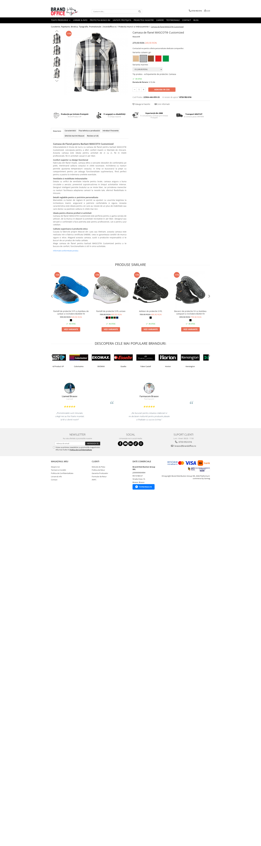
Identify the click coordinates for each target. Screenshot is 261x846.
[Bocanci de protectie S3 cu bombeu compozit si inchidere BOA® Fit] (190, 290)
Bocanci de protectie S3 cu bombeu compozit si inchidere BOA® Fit (190, 312)
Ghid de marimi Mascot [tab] (74, 136)
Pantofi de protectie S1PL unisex (110, 311)
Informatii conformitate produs (65, 250)
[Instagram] (141, 443)
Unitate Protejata (122, 20)
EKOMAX (85, 366)
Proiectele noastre (144, 20)
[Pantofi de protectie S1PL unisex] (110, 290)
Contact (186, 20)
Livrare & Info (80, 20)
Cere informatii (163, 104)
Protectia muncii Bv (100, 20)
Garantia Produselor (100, 473)
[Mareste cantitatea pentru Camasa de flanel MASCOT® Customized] (144, 89)
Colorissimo (63, 366)
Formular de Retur (99, 476)
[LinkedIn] (130, 443)
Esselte (108, 366)
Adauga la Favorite (142, 104)
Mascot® (136, 36)
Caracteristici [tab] (70, 130)
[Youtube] (125, 443)
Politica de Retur (98, 470)
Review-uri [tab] (92, 136)
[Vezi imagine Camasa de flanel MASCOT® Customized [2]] (56, 61)
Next (56, 80)
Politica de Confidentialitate (81, 449)
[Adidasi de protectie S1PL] (150, 290)
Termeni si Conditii (58, 470)
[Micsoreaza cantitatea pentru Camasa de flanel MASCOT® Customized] (135, 89)
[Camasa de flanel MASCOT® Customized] (96, 62)
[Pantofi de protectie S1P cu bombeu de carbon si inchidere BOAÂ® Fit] (70, 290)
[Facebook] (120, 443)
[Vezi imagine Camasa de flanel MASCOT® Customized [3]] (56, 73)
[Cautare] (139, 11)
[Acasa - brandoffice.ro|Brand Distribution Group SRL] (64, 11)
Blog (195, 20)
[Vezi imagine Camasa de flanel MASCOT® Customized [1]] (56, 50)
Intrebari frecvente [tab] (111, 130)
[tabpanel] (96, 62)
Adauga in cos (162, 89)
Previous (56, 31)
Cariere (160, 20)
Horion (153, 366)
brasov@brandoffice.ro (185, 446)
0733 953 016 (185, 442)
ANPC (94, 479)
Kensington (175, 366)
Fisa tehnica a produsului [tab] (89, 130)
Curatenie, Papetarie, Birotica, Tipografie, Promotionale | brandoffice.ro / (84, 26)
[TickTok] (135, 443)
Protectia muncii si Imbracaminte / (134, 26)
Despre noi (55, 467)
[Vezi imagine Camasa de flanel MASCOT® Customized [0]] (56, 38)
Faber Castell (130, 366)
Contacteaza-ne (145, 487)
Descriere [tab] (57, 131)
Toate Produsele (60, 20)
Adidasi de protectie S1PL (150, 311)
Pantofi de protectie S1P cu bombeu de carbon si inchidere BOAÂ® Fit (71, 312)
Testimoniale (173, 20)
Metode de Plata (98, 467)
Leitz (197, 366)
